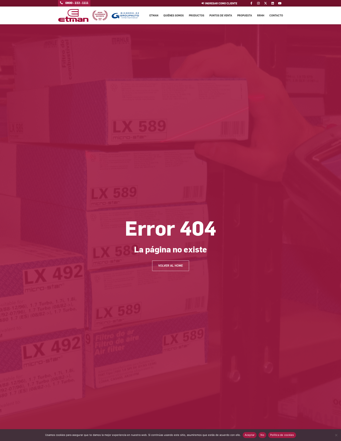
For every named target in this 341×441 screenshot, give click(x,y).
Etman (153, 15)
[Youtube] (279, 3)
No (262, 434)
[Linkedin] (272, 3)
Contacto (276, 15)
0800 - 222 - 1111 (76, 3)
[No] (336, 435)
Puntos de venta (220, 15)
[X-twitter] (265, 3)
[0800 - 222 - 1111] (61, 2)
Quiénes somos (173, 15)
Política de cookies (282, 434)
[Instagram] (258, 3)
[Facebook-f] (251, 3)
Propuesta (244, 15)
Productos (196, 15)
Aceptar (250, 434)
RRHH (260, 15)
